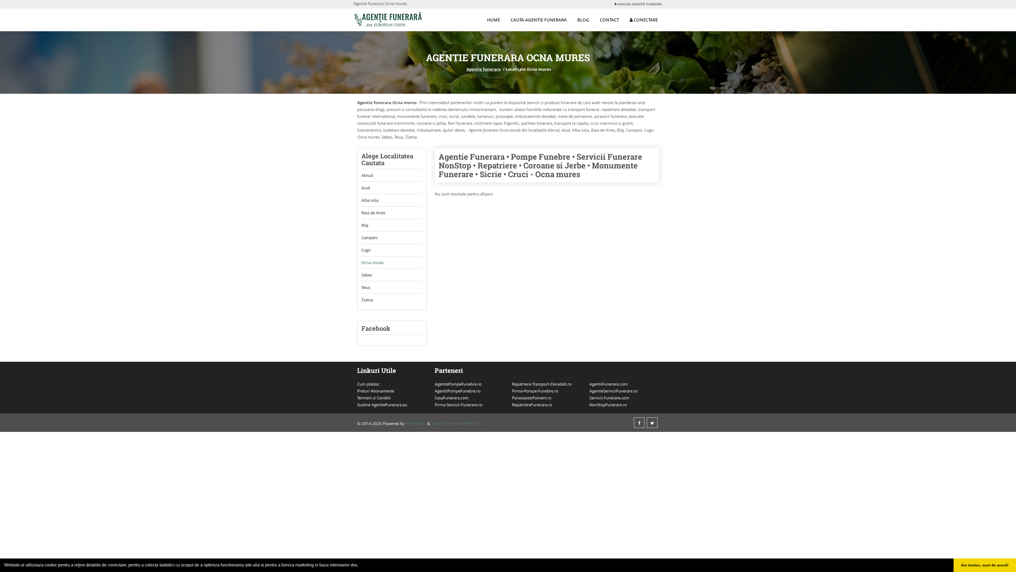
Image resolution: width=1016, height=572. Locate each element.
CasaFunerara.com (452, 397)
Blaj (364, 225)
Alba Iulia (369, 200)
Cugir (366, 250)
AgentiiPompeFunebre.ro (457, 391)
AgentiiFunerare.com (608, 384)
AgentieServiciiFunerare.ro (613, 391)
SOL (478, 423)
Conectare (645, 20)
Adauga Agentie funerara (639, 4)
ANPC (469, 423)
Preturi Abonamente (375, 391)
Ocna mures (372, 262)
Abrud (367, 175)
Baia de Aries (373, 212)
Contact (609, 20)
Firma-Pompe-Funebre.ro (535, 391)
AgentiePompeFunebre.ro (458, 384)
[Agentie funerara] (388, 19)
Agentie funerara (483, 69)
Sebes (366, 275)
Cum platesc (368, 384)
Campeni (369, 237)
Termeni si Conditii (374, 397)
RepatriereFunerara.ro (532, 404)
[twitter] (652, 422)
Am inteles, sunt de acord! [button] (985, 565)
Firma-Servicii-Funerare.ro (458, 404)
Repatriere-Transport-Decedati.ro (542, 384)
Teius (365, 287)
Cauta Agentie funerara (539, 20)
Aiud (365, 187)
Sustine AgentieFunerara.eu (382, 404)
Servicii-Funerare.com (609, 397)
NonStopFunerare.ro (608, 404)
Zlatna (367, 299)
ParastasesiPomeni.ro (531, 397)
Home (493, 20)
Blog (583, 20)
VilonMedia (416, 423)
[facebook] (639, 422)
